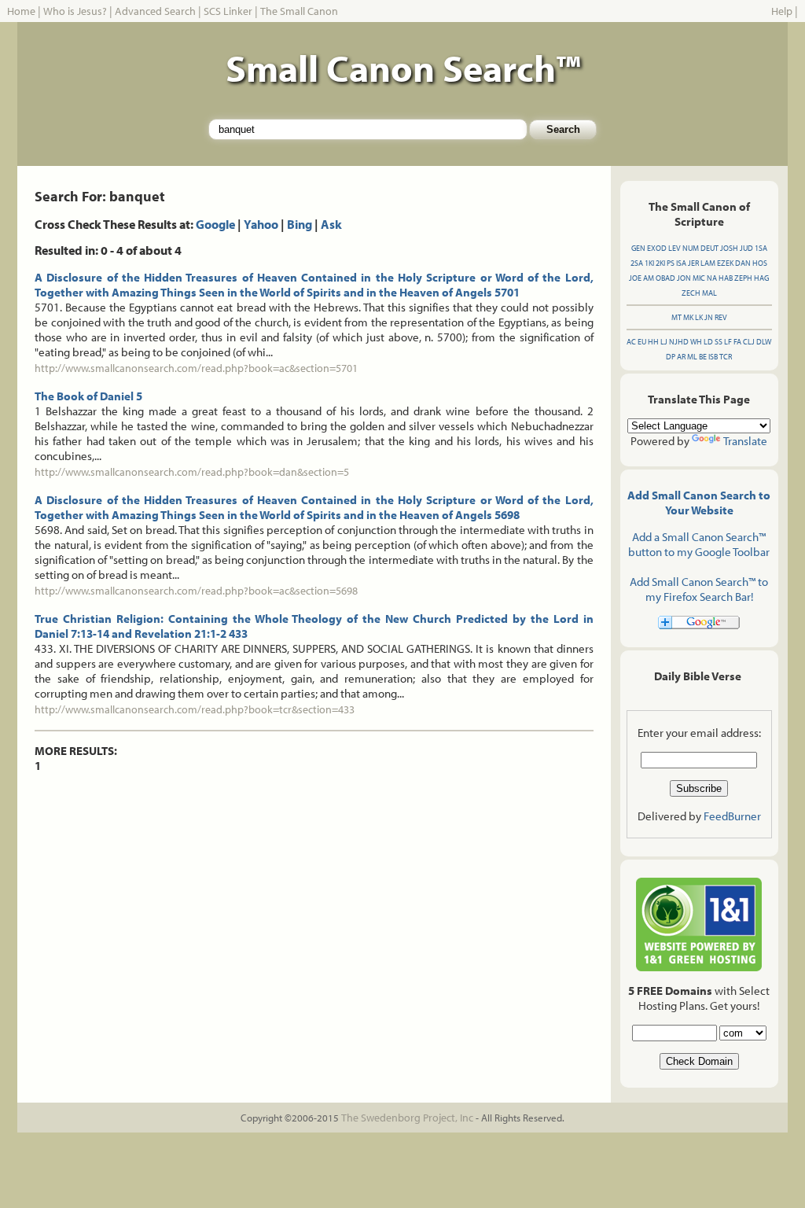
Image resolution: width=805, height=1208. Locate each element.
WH (696, 342)
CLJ (749, 342)
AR (681, 357)
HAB (726, 278)
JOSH (729, 248)
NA (712, 278)
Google (215, 224)
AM (648, 278)
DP (670, 357)
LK (699, 317)
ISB (713, 357)
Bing (299, 224)
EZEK (725, 263)
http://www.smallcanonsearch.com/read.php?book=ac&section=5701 (196, 368)
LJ (663, 342)
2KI (660, 263)
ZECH (691, 293)
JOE (635, 278)
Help (781, 11)
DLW (763, 342)
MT (676, 317)
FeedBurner (732, 815)
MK (688, 317)
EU (642, 342)
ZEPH (743, 278)
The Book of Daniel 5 (88, 396)
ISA (681, 263)
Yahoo (261, 224)
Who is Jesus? (75, 11)
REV (721, 317)
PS (671, 263)
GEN (638, 248)
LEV (674, 248)
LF (728, 342)
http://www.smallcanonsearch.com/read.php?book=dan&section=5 (192, 472)
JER (693, 263)
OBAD (665, 278)
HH (653, 342)
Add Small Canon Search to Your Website (698, 502)
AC (631, 342)
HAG (761, 278)
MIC (699, 278)
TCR (725, 357)
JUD (746, 248)
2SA (636, 263)
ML (692, 357)
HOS (759, 263)
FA (737, 342)
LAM (707, 263)
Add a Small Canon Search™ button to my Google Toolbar (699, 544)
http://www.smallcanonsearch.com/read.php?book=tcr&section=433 (195, 709)
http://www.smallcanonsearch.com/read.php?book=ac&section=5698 (196, 591)
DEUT (709, 248)
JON (684, 278)
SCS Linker (228, 11)
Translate (745, 440)
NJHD (679, 342)
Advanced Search (155, 11)
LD (708, 342)
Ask (331, 224)
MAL (709, 293)
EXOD (657, 248)
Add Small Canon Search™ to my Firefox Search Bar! (699, 589)
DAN (743, 263)
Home (21, 11)
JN (708, 317)
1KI (649, 263)
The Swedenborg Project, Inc (407, 1117)
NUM (690, 248)
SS (718, 342)
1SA (761, 248)
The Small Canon (299, 11)
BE (703, 357)
